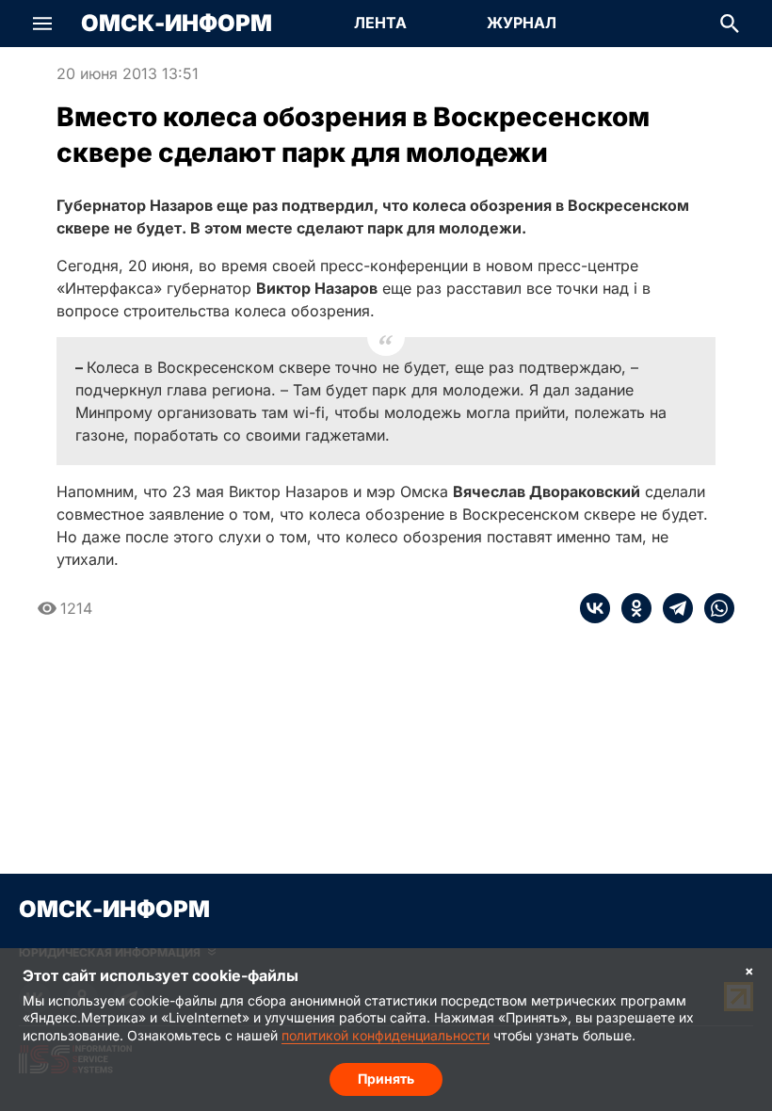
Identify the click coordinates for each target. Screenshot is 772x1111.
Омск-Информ (176, 23)
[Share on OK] (630, 608)
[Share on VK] (595, 608)
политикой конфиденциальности (385, 1035)
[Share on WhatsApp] (713, 608)
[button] (42, 23)
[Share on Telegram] (672, 608)
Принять (386, 1079)
